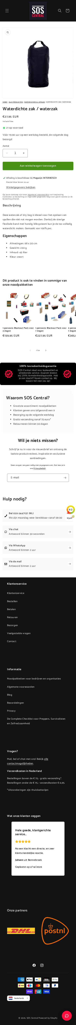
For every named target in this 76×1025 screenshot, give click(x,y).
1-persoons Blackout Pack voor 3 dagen (18, 329)
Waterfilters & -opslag (34, 102)
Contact (11, 641)
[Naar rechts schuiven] (46, 350)
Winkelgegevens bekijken (21, 187)
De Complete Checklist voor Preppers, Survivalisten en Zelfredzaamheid (36, 721)
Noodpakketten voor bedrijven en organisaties (34, 679)
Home (5, 102)
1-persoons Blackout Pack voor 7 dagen (50, 329)
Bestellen (12, 601)
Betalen (11, 609)
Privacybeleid (39, 468)
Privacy (11, 711)
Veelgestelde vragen (19, 633)
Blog (9, 695)
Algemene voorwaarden (21, 687)
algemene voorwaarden (38, 194)
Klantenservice (15, 593)
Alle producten (16, 102)
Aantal (6, 146)
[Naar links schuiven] (30, 350)
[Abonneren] (65, 478)
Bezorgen (12, 625)
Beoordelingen (15, 703)
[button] (7, 11)
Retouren (12, 617)
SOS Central (32, 1018)
